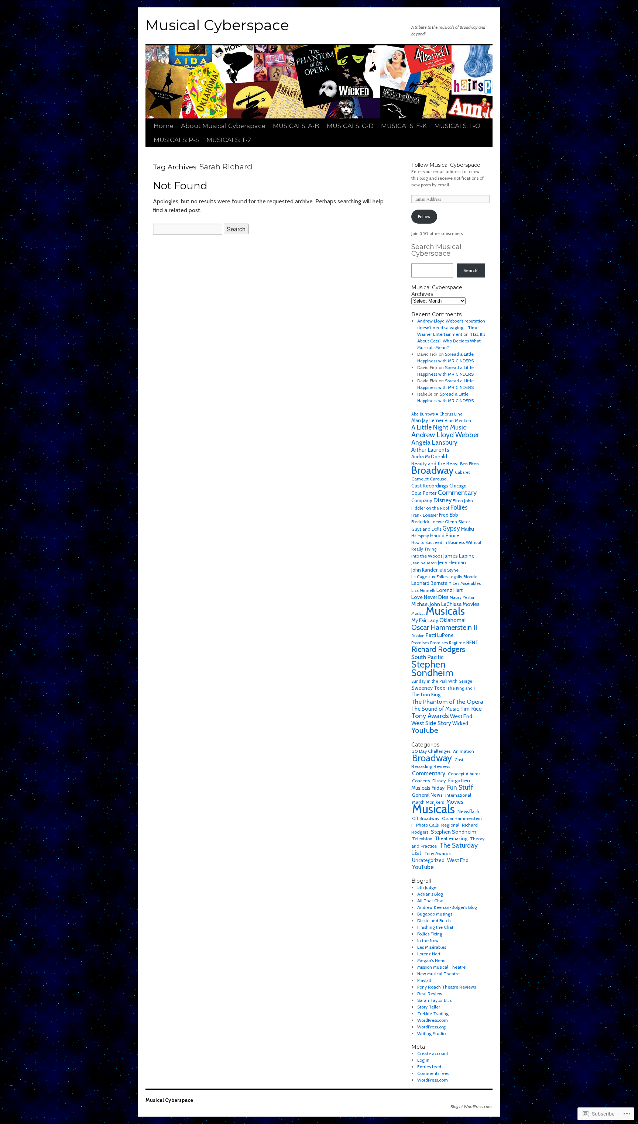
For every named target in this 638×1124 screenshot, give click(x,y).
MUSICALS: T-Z (229, 140)
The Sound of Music (435, 709)
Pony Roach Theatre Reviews (446, 987)
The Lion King (425, 694)
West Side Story (431, 723)
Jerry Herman (452, 562)
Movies (471, 604)
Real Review (429, 993)
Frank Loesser (424, 515)
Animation (463, 751)
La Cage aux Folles (429, 576)
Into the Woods (426, 556)
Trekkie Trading (433, 1013)
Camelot (420, 479)
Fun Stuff (460, 787)
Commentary (457, 492)
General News (427, 795)
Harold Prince (444, 535)
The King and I (461, 688)
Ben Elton (469, 463)
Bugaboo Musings (434, 914)
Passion (418, 635)
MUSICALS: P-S (176, 140)
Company (421, 500)
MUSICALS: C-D (350, 126)
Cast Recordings (429, 486)
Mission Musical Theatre (441, 967)
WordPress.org (431, 1027)
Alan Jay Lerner (427, 420)
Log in (423, 1060)
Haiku (467, 528)
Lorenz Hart (449, 590)
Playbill (424, 980)
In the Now (428, 940)
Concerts (421, 780)
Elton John (463, 500)
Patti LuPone (440, 635)
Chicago (458, 486)
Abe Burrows (423, 414)
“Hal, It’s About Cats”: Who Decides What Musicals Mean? (451, 340)
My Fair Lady (424, 620)
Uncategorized (428, 860)
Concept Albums (464, 773)
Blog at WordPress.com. (471, 1106)
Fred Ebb (448, 515)
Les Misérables (467, 583)
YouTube (424, 730)
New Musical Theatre (438, 973)
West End (461, 716)
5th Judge (426, 887)
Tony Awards (430, 715)
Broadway (432, 470)
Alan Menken (458, 420)
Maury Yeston (463, 597)
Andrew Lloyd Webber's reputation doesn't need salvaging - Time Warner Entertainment (451, 327)
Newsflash (468, 811)
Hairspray (420, 535)
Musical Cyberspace (217, 25)
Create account (432, 1053)
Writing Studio (431, 1033)
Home (164, 126)
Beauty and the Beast (435, 463)
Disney (442, 500)
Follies (459, 507)
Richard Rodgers (438, 649)
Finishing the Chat (435, 927)
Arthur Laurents (430, 449)
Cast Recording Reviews (437, 763)
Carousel (438, 479)
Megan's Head (431, 960)
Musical (418, 613)
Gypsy (451, 528)
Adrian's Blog (430, 894)
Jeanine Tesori (424, 563)
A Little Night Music (438, 427)
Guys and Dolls (426, 529)
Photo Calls (427, 825)
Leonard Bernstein (431, 583)
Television (422, 838)
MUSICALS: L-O (457, 126)
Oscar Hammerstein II (444, 627)
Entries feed (429, 1066)
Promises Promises (429, 642)
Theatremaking (451, 838)
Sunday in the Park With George (441, 681)
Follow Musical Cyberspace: (446, 165)
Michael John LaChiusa (436, 604)
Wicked (460, 723)
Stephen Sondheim (432, 668)
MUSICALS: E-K (404, 126)
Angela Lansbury (434, 442)
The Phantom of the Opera (447, 701)
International (458, 795)
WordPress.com (432, 1020)
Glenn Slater (457, 521)
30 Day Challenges (431, 751)
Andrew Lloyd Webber (445, 434)
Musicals (445, 610)
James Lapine (458, 555)
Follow (424, 216)
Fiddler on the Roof (430, 508)
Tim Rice (471, 708)
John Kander (424, 570)
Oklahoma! (452, 620)
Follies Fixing (429, 934)
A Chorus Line (449, 414)
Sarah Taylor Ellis (434, 1000)
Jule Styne (449, 570)
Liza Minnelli (423, 590)
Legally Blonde (463, 576)
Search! (470, 270)
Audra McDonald (429, 456)
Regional (450, 825)
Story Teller (428, 1007)
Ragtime (457, 642)
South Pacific (427, 657)
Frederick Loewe (427, 521)
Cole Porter (423, 493)
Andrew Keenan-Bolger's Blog (447, 907)
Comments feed (433, 1073)
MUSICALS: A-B (296, 126)
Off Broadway (425, 818)
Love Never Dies (430, 597)
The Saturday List (444, 848)
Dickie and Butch (434, 920)
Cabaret (462, 472)
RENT (472, 642)
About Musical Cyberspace (223, 126)
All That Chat (430, 900)
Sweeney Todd (428, 688)
